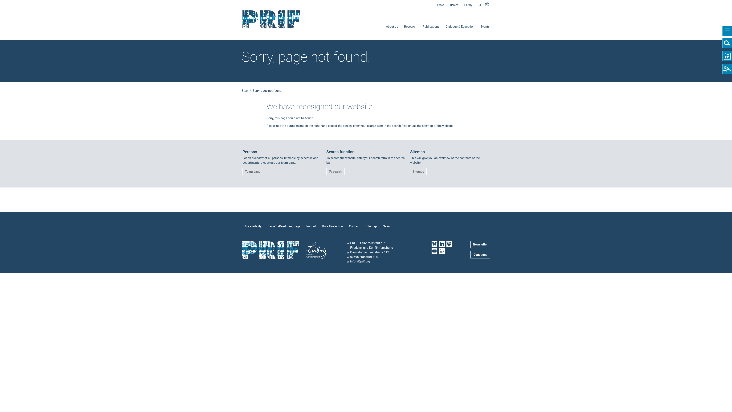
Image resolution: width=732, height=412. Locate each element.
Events (485, 26)
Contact (354, 226)
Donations (480, 255)
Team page (252, 171)
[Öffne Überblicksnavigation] (727, 31)
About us (392, 26)
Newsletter (480, 244)
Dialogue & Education (459, 26)
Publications (431, 26)
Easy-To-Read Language (284, 226)
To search (335, 171)
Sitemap (418, 171)
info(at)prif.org (360, 261)
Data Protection (332, 226)
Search (387, 226)
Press (440, 5)
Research (410, 26)
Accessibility (253, 226)
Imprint (311, 226)
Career (454, 5)
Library (468, 5)
